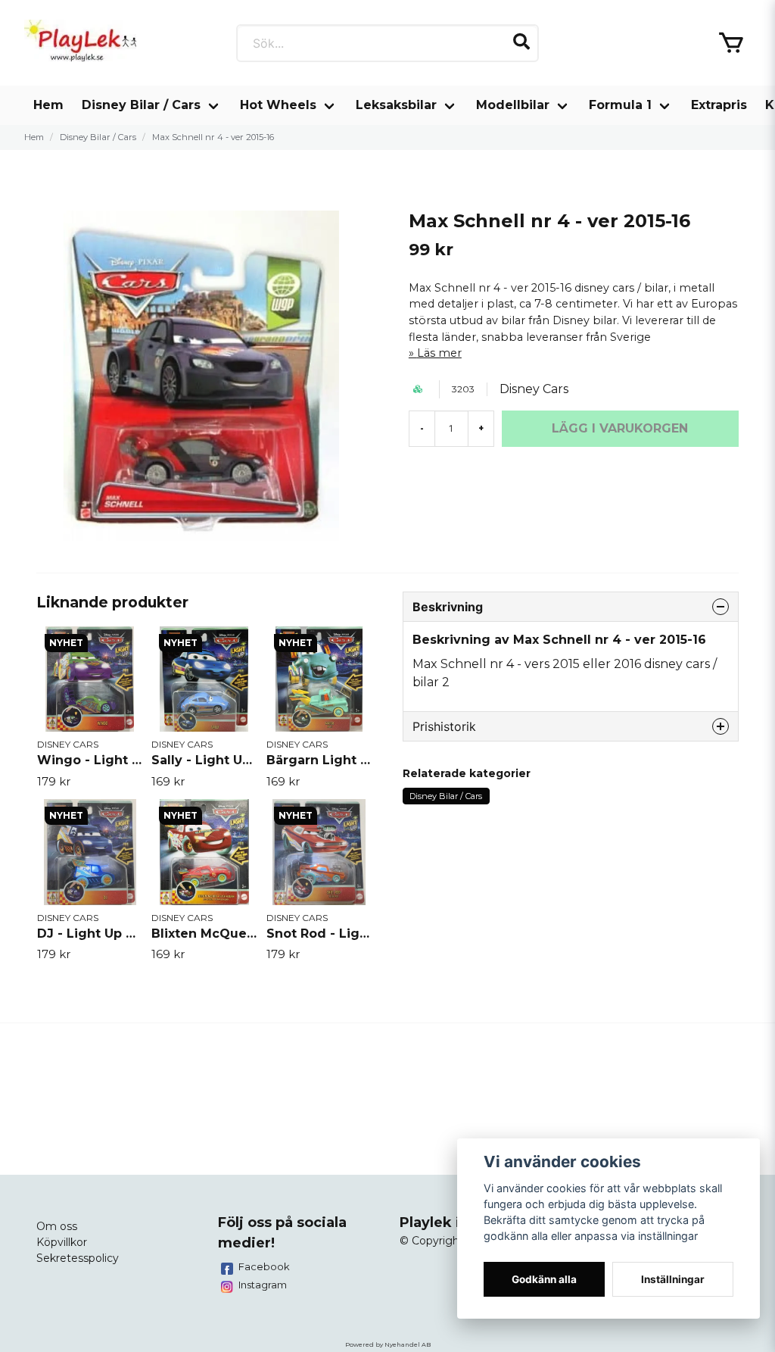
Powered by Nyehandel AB (388, 1344)
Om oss (56, 1226)
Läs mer (439, 353)
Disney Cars (534, 389)
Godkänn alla (544, 1279)
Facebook (264, 1266)
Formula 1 (620, 105)
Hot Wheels (278, 105)
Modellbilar (512, 105)
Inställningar (673, 1279)
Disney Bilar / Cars (141, 105)
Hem (48, 105)
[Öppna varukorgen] (731, 43)
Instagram (262, 1285)
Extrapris (719, 105)
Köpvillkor (61, 1242)
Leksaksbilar (396, 105)
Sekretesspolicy (77, 1258)
